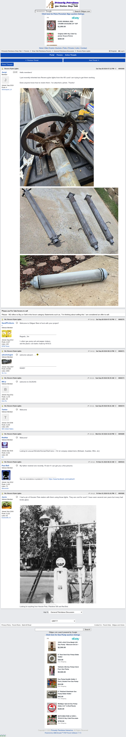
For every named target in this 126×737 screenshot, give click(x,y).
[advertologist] (7, 363)
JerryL (92, 319)
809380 (121, 493)
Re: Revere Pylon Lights (12, 319)
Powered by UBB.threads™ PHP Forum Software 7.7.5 (63, 733)
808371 (121, 351)
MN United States (7, 429)
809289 (121, 434)
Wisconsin (5, 488)
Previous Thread (32, 60)
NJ (3, 457)
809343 (121, 462)
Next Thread (93, 60)
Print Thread (7, 64)
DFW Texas (5, 346)
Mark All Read (26, 625)
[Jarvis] (7, 508)
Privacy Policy (6, 625)
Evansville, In (6, 518)
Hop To (46, 612)
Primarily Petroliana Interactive (62, 730)
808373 (121, 378)
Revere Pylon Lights (11, 69)
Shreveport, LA (7, 89)
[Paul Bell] (6, 479)
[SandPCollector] (7, 337)
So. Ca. (4, 373)
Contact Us (98, 625)
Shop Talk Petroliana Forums (41, 51)
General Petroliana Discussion (64, 51)
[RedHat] (5, 447)
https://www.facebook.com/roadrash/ (62, 479)
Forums (26, 51)
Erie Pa (4, 401)
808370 (121, 319)
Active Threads (70, 55)
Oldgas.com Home (118, 625)
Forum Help (107, 625)
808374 (121, 406)
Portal (52, 55)
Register (114, 51)
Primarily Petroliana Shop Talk (11, 51)
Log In (122, 51)
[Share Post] (115, 68)
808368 (121, 69)
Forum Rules (16, 625)
